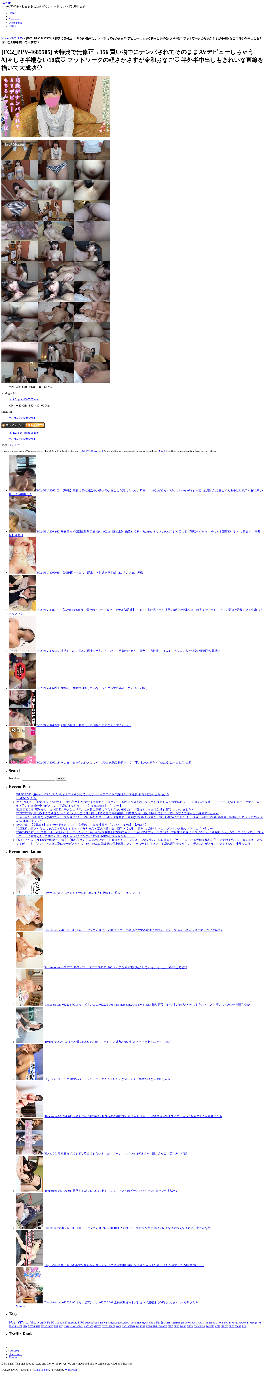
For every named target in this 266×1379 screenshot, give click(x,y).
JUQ (61, 1326)
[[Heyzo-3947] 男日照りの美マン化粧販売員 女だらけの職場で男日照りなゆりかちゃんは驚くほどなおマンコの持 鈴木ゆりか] (29, 1265)
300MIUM (197, 1322)
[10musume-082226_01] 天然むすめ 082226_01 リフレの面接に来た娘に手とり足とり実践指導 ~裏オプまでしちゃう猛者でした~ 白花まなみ (133, 1116)
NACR (112, 1326)
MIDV (190, 1326)
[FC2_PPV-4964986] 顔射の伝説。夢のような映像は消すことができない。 (83, 725)
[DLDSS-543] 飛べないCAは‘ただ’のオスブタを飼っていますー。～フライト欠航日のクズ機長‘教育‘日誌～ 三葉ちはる (92, 794)
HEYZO (49, 1322)
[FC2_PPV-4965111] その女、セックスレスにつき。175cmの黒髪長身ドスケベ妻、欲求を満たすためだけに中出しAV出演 (113, 762)
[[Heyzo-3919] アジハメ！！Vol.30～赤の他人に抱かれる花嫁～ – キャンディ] (29, 892)
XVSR (238, 1326)
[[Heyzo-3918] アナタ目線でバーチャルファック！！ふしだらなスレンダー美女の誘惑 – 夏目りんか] (29, 1079)
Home (12, 12)
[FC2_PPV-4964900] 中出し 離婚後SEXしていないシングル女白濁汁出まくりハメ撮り (92, 688)
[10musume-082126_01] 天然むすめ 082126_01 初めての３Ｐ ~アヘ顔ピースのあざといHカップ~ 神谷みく (111, 1190)
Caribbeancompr (172, 1322)
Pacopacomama (94, 1322)
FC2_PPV (17, 38)
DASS (125, 1326)
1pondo (59, 1322)
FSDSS (105, 1326)
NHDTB (97, 1326)
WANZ (49, 1326)
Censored (14, 19)
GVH (118, 1326)
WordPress (71, 1369)
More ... (21, 1306)
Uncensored (15, 22)
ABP (56, 1326)
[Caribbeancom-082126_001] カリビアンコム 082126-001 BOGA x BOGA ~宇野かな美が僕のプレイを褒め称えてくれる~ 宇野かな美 (127, 1228)
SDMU (79, 1326)
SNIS (43, 1326)
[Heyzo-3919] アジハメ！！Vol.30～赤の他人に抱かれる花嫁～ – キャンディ (92, 892)
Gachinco (207, 1322)
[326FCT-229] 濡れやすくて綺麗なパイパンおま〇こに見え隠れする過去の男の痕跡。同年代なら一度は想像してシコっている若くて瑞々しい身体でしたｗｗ (117, 813)
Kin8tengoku (110, 1322)
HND (66, 1326)
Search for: (15, 778)
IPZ (259, 1323)
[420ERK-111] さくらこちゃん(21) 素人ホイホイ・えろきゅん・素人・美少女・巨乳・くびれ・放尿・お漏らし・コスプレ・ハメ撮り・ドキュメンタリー (114, 828)
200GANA (123, 1322)
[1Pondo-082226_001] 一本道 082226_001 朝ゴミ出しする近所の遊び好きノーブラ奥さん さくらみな (107, 1041)
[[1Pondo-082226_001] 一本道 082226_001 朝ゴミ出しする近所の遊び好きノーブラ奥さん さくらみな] (29, 1041)
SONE (142, 1326)
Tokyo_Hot (135, 1322)
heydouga (252, 1323)
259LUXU (186, 1322)
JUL (215, 1323)
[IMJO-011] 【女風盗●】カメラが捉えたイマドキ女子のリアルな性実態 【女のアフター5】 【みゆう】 (82, 824)
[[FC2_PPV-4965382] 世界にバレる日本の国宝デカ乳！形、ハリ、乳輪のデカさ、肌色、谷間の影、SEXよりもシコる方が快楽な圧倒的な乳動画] (22, 650)
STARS (12, 1326)
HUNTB (224, 1326)
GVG (196, 1326)
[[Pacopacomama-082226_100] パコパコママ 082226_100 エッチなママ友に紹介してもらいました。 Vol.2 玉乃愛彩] (29, 967)
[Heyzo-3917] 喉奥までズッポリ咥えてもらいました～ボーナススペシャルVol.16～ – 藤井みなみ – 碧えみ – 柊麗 (115, 1153)
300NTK (163, 1326)
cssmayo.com (41, 1369)
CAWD (131, 1326)
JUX (244, 1323)
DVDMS (210, 1326)
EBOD (225, 1323)
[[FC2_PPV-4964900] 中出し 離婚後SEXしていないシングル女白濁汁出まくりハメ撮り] (22, 688)
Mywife (146, 1322)
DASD (183, 1326)
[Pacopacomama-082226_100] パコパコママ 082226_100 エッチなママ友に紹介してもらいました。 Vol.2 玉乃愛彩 (115, 967)
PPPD (170, 1326)
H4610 (202, 1326)
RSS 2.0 (161, 451)
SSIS (37, 1326)
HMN (156, 1326)
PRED (232, 1326)
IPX (219, 1323)
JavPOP (6, 3)
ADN (217, 1326)
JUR (244, 1326)
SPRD (177, 1326)
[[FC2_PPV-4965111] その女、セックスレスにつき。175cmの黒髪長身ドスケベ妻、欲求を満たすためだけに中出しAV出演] (22, 762)
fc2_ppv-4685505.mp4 (22, 417)
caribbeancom (35, 1322)
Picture (13, 25)
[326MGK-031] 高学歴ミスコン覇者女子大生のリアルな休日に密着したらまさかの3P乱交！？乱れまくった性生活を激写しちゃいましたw (105, 809)
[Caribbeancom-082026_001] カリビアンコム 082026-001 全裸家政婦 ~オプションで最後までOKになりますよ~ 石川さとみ (121, 1302)
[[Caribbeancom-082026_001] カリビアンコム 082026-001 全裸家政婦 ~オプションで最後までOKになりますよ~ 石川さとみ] (29, 1302)
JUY (25, 1326)
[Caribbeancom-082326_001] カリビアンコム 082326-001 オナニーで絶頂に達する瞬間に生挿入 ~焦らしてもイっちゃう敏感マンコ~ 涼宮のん (133, 930)
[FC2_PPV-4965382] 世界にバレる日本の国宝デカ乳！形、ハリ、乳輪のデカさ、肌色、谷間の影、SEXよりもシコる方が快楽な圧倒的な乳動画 (128, 650)
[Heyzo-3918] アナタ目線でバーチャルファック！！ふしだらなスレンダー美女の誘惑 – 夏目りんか (107, 1079)
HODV (149, 1326)
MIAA (72, 1326)
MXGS (31, 1326)
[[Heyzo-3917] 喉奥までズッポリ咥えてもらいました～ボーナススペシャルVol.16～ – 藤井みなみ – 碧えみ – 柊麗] (29, 1153)
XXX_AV (88, 1326)
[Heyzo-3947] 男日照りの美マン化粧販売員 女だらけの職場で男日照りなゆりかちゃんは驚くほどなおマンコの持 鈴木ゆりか (124, 1265)
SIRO (81, 1322)
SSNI (231, 1323)
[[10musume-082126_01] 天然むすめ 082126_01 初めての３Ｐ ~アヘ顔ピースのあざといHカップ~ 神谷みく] (29, 1190)
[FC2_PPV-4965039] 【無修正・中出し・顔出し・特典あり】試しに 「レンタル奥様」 (91, 572)
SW (137, 1326)
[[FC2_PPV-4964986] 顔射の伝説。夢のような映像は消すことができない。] (22, 725)
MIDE (19, 1326)
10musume (71, 1322)
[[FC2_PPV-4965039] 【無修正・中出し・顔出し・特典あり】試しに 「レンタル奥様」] (22, 572)
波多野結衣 (156, 1322)
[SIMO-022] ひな (26, 798)
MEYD (238, 1323)
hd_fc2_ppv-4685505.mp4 (24, 399)
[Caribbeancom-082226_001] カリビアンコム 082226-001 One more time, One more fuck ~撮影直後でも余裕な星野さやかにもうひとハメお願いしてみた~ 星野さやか (147, 1004)
